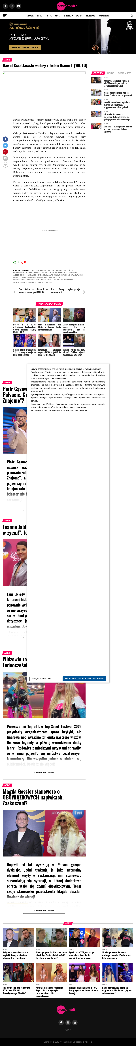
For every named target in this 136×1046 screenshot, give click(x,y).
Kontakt (68, 1030)
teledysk (40, 282)
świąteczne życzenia (24, 282)
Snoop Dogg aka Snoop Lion (26, 280)
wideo (49, 282)
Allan (36, 270)
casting (79, 15)
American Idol (47, 270)
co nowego (19, 273)
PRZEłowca (90, 15)
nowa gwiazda (76, 275)
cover (29, 273)
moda (49, 15)
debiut (45, 273)
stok (60, 280)
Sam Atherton (29, 277)
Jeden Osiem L (20, 275)
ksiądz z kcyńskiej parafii (41, 275)
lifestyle (67, 15)
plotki (17, 277)
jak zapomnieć (72, 273)
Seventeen (42, 277)
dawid (37, 273)
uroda (57, 15)
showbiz (30, 15)
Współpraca (104, 15)
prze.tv (40, 15)
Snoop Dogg (55, 277)
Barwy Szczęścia (65, 270)
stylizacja (70, 280)
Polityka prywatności (41, 678)
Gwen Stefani (57, 273)
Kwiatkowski (61, 275)
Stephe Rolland (49, 280)
